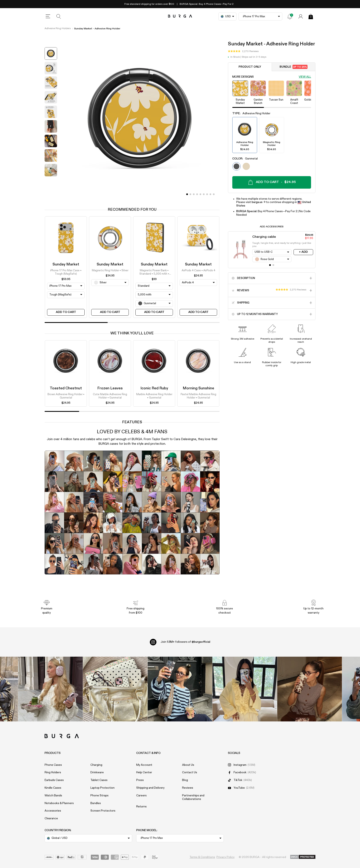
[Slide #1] (190, 194)
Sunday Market (65, 264)
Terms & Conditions (202, 857)
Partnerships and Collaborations (193, 797)
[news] (289, 16)
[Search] (58, 16)
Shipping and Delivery (150, 787)
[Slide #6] (207, 194)
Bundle (293, 67)
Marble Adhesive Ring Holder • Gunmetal (154, 396)
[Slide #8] (214, 194)
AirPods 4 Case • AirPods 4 (198, 270)
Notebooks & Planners (59, 803)
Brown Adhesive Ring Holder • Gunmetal (66, 396)
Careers (141, 795)
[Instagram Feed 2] (244, 689)
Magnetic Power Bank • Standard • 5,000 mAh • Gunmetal (154, 272)
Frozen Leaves (110, 388)
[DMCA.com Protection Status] (302, 857)
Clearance (51, 818)
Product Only (250, 67)
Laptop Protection (102, 787)
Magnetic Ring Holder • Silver (110, 270)
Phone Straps (99, 795)
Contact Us (189, 772)
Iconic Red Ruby (154, 388)
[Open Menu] (48, 16)
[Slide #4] (200, 194)
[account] (300, 16)
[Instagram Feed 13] (50, 689)
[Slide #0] (187, 194)
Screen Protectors (102, 810)
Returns (141, 806)
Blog (185, 780)
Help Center (144, 772)
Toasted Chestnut (66, 388)
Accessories (53, 810)
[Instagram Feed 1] (180, 689)
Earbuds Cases (54, 780)
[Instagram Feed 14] (115, 689)
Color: (245, 158)
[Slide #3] (197, 194)
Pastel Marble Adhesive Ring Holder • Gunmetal (198, 396)
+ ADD (303, 251)
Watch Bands (53, 795)
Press (140, 780)
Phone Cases (53, 764)
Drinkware (97, 772)
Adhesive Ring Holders (58, 28)
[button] (243, 51)
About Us (188, 764)
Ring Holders (53, 772)
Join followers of (185, 641)
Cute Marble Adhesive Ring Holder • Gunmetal (110, 396)
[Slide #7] (210, 194)
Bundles (95, 803)
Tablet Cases (99, 780)
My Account (144, 764)
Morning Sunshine (198, 388)
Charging (96, 764)
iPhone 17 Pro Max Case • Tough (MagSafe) (65, 272)
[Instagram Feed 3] (309, 689)
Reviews (187, 787)
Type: (251, 113)
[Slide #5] (204, 194)
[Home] (180, 16)
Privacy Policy (225, 857)
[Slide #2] (194, 194)
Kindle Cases (53, 787)
